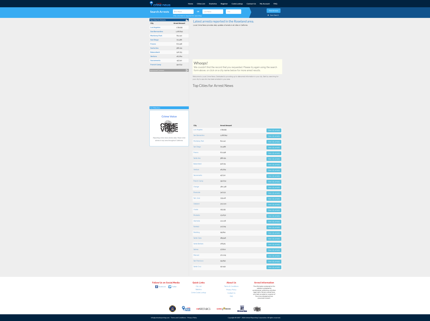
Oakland (196, 204)
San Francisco (198, 261)
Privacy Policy (231, 290)
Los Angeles (198, 130)
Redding (197, 232)
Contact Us (251, 4)
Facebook (162, 287)
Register (224, 4)
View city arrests (274, 130)
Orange (196, 187)
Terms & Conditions (231, 286)
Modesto (197, 215)
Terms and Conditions (178, 318)
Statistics (213, 4)
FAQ (275, 4)
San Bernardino (199, 135)
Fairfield (196, 226)
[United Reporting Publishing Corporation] (172, 308)
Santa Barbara (198, 244)
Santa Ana (197, 158)
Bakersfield (197, 164)
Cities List (201, 4)
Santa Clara (197, 238)
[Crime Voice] (257, 308)
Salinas (196, 249)
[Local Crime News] (186, 308)
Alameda (197, 221)
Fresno (196, 152)
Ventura (196, 169)
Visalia (196, 209)
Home (190, 4)
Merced (196, 255)
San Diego (197, 147)
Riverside (197, 192)
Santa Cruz (197, 266)
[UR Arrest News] (242, 308)
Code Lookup (237, 4)
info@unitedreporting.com (160, 318)
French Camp (198, 181)
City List (198, 286)
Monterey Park (199, 141)
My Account (265, 4)
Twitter (174, 287)
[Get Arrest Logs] (203, 308)
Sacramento (198, 175)
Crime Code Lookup (198, 292)
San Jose (197, 198)
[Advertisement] (169, 88)
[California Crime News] (224, 308)
